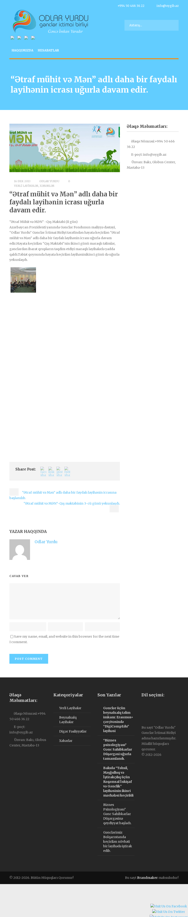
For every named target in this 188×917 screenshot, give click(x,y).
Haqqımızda (22, 50)
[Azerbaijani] (143, 707)
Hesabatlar (48, 50)
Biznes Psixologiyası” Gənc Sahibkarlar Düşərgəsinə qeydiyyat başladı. (117, 814)
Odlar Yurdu (49, 181)
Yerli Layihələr (26, 185)
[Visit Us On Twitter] (168, 912)
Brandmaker (147, 878)
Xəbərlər (47, 185)
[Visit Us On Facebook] (168, 907)
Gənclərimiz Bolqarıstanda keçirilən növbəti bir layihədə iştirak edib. (117, 841)
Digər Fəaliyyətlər (73, 731)
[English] (148, 707)
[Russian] (153, 707)
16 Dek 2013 (22, 181)
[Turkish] (157, 707)
